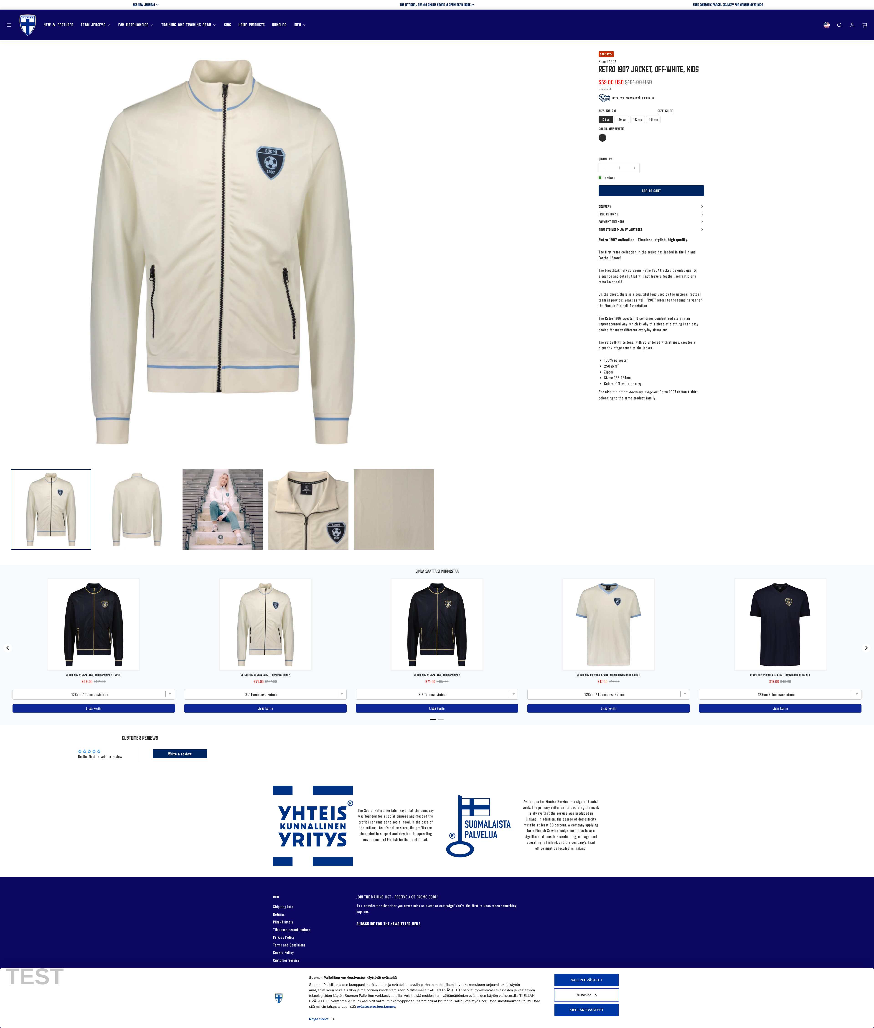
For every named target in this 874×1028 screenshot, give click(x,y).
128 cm (606, 119)
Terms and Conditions (289, 945)
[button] (9, 25)
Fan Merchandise (133, 24)
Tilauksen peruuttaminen (291, 929)
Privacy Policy (284, 937)
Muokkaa (584, 995)
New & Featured (59, 24)
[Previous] (8, 647)
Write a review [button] (180, 754)
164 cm (653, 119)
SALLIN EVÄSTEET (586, 980)
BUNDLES (279, 24)
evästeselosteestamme (376, 1006)
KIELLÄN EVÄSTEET (586, 1010)
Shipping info (283, 906)
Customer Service (286, 960)
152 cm (637, 119)
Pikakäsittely (283, 922)
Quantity (605, 158)
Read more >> (465, 4)
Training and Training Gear (186, 24)
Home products (252, 24)
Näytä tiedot (318, 1019)
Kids (227, 24)
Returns (279, 914)
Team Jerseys (93, 24)
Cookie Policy (283, 952)
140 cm (621, 119)
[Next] (866, 647)
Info (297, 24)
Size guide (665, 110)
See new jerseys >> (146, 4)
